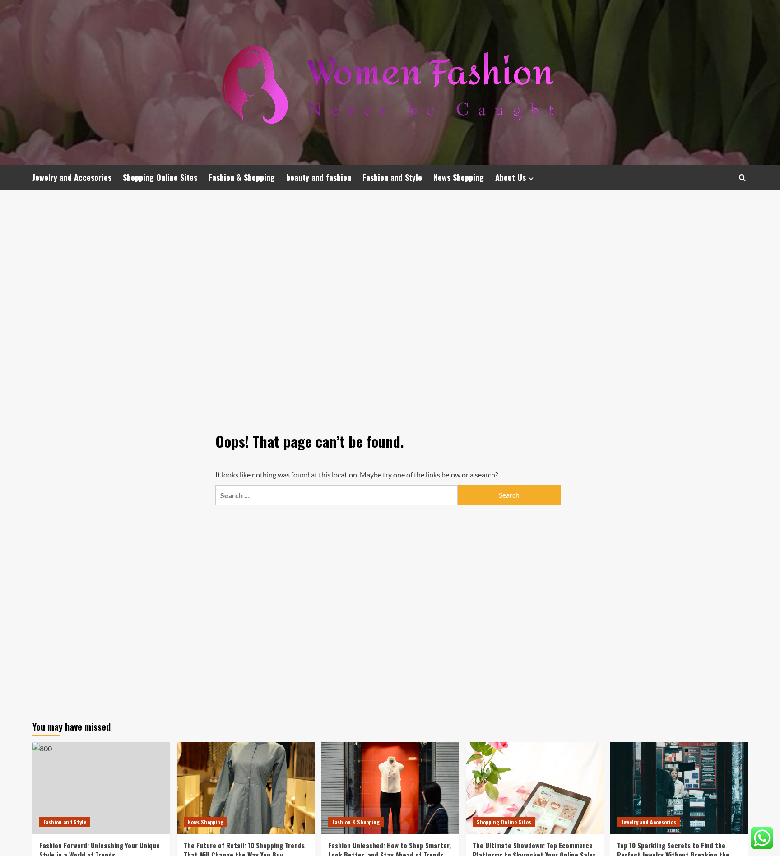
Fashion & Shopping (242, 177)
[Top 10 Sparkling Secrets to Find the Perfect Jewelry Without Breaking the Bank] (679, 787)
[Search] (742, 177)
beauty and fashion (318, 177)
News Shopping (458, 177)
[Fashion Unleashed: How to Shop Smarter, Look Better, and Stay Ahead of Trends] (390, 787)
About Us (510, 177)
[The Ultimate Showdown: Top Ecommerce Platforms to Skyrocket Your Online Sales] (535, 787)
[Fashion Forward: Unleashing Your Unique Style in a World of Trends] (101, 787)
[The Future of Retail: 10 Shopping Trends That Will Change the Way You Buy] (246, 787)
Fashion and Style (392, 177)
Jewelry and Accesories (71, 177)
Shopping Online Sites (160, 177)
